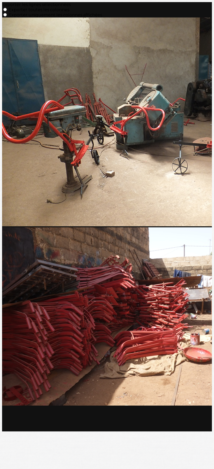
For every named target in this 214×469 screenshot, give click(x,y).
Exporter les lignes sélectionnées (36, 4)
